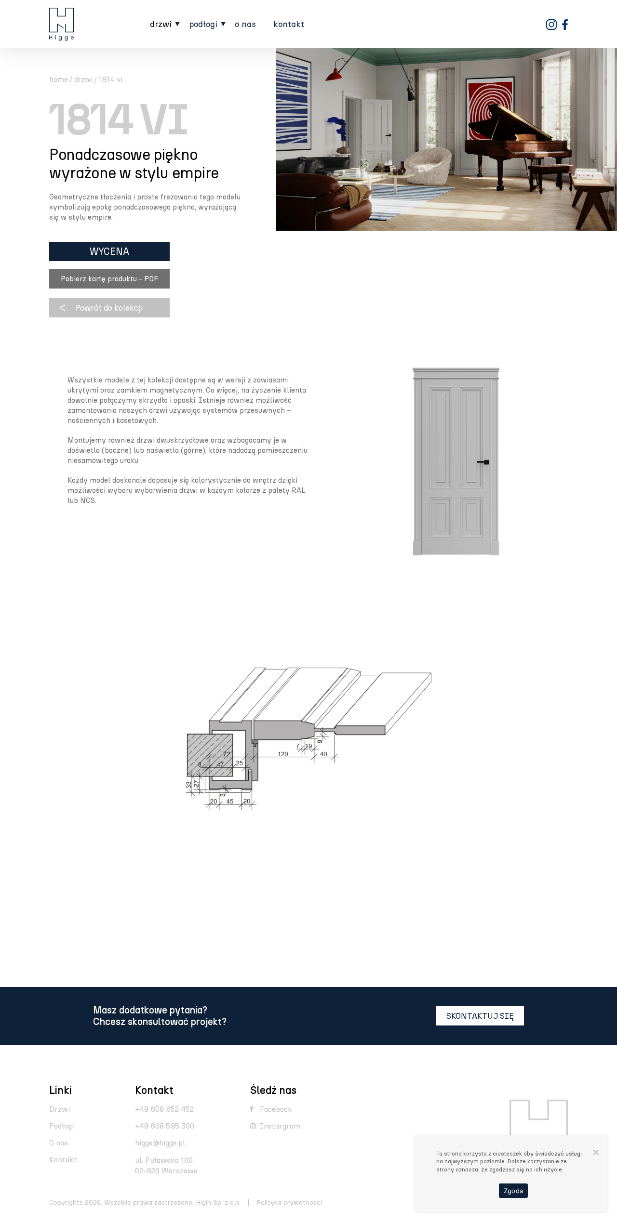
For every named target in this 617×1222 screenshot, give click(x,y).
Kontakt (63, 1159)
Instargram (280, 1125)
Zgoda (513, 1191)
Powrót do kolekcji (109, 308)
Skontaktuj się (480, 1016)
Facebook (276, 1109)
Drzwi (59, 1109)
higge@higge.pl (160, 1142)
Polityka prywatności (289, 1202)
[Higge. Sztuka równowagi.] (61, 24)
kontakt (288, 24)
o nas (245, 24)
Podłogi (61, 1125)
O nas (58, 1142)
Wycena (109, 251)
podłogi (203, 24)
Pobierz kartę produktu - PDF (109, 279)
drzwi (161, 24)
